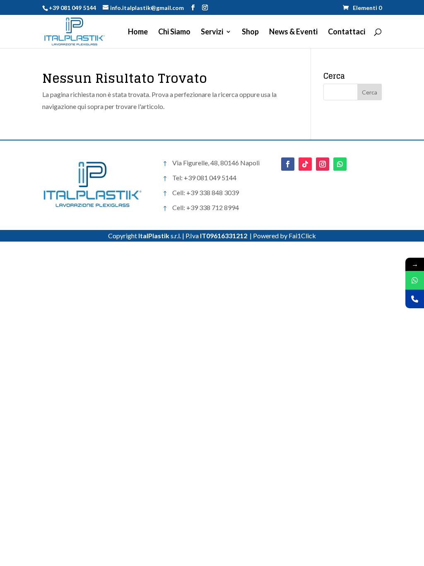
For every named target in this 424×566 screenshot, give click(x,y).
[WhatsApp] (414, 280)
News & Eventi (293, 32)
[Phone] (414, 299)
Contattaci (346, 32)
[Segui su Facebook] (287, 164)
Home (138, 32)
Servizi (212, 32)
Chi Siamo (174, 32)
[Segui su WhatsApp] (340, 164)
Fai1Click (302, 235)
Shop (250, 32)
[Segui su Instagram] (322, 164)
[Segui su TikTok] (305, 164)
